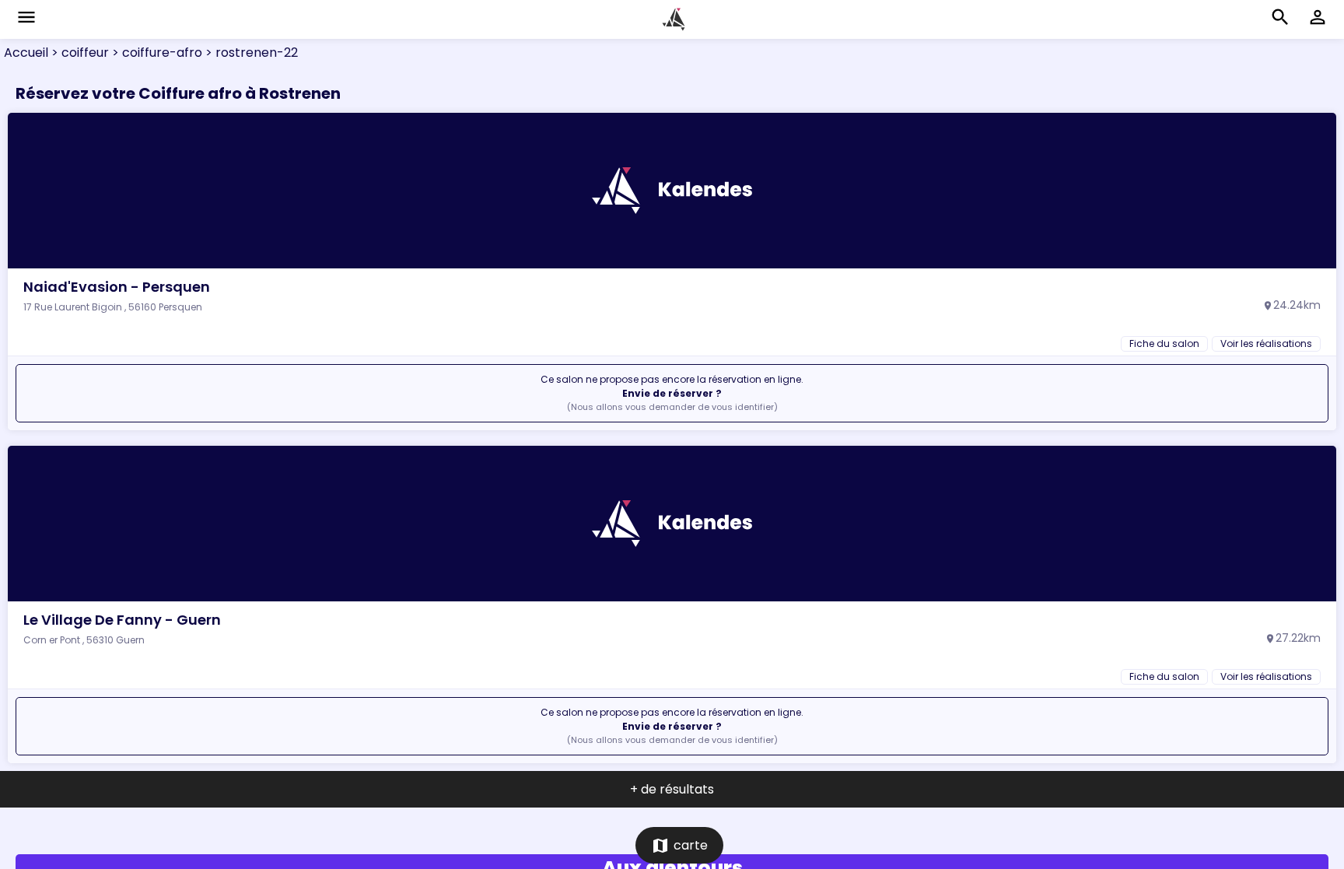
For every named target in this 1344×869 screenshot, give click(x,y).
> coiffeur (78, 52)
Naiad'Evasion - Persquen (116, 286)
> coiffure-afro (155, 52)
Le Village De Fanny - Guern (122, 619)
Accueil (26, 52)
